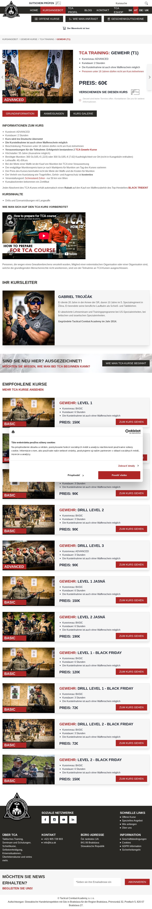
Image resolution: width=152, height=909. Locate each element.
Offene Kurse (49, 18)
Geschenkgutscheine (127, 18)
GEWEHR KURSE (28, 39)
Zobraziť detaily (126, 465)
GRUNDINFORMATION (20, 113)
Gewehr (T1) (63, 39)
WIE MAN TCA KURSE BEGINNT (126, 363)
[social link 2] (63, 819)
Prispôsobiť (74, 475)
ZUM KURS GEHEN (131, 421)
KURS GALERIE (83, 113)
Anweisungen (54, 113)
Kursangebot (10, 39)
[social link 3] (73, 819)
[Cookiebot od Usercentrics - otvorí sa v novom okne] (128, 431)
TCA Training (47, 39)
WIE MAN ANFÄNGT (85, 18)
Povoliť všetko (119, 475)
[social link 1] (54, 819)
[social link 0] (45, 819)
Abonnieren (137, 881)
